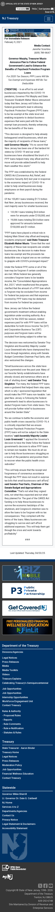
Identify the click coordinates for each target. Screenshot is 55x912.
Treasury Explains (11, 678)
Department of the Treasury (20, 645)
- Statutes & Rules (11, 732)
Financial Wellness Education (18, 773)
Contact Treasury (11, 705)
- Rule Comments (11, 724)
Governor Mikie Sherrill (14, 794)
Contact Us (8, 815)
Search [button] (48, 12)
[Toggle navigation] (49, 19)
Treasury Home (10, 752)
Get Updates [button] (45, 9)
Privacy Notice (10, 819)
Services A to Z (10, 807)
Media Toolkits (10, 670)
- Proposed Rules (11, 715)
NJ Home (7, 802)
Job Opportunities (11, 693)
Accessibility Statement (14, 828)
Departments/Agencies (14, 811)
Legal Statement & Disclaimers (18, 824)
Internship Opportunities (15, 697)
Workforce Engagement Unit (17, 701)
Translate (21, 9)
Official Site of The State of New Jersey (24, 4)
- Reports (7, 719)
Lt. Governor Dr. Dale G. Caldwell (19, 798)
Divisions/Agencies (12, 652)
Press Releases (10, 662)
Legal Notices (9, 657)
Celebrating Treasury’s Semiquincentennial (25, 683)
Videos (6, 674)
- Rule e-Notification (13, 728)
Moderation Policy (12, 765)
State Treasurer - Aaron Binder (18, 748)
